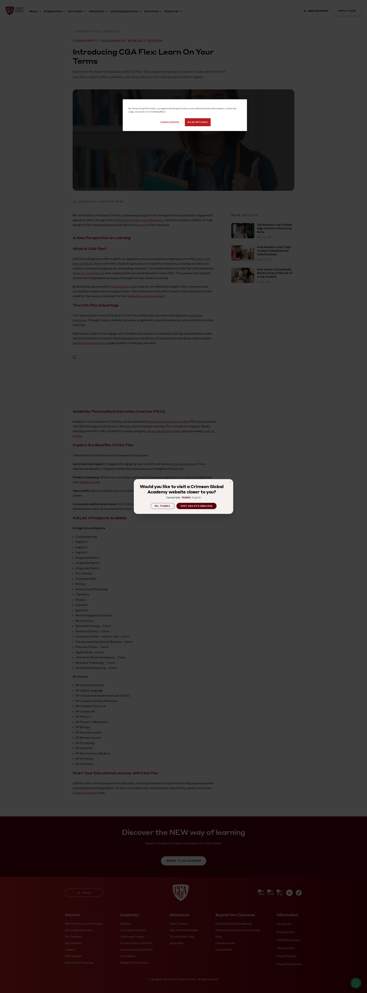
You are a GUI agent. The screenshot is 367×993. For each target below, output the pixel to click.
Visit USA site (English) (196, 506)
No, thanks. (163, 506)
